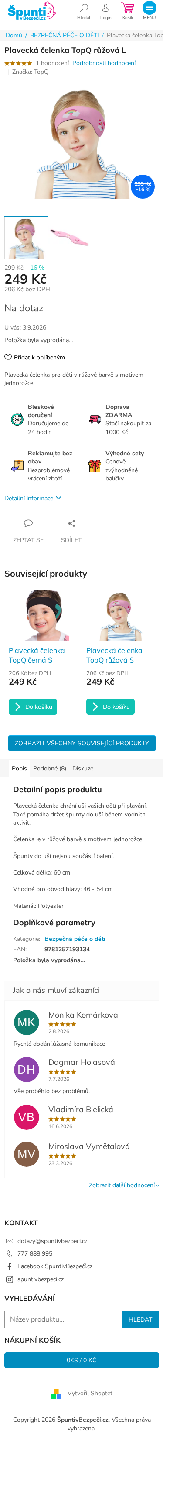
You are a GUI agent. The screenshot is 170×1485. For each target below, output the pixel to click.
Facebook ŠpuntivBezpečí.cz (54, 1266)
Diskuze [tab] (82, 768)
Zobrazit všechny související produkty (82, 743)
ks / (82, 1360)
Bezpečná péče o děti (74, 939)
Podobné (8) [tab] (49, 768)
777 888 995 (34, 1254)
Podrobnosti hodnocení (104, 63)
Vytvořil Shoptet (90, 1394)
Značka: (30, 72)
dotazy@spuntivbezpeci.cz (52, 1241)
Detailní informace (28, 498)
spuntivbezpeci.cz (40, 1279)
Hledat (140, 1319)
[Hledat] (84, 11)
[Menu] (149, 11)
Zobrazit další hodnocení (122, 1185)
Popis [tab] (19, 768)
